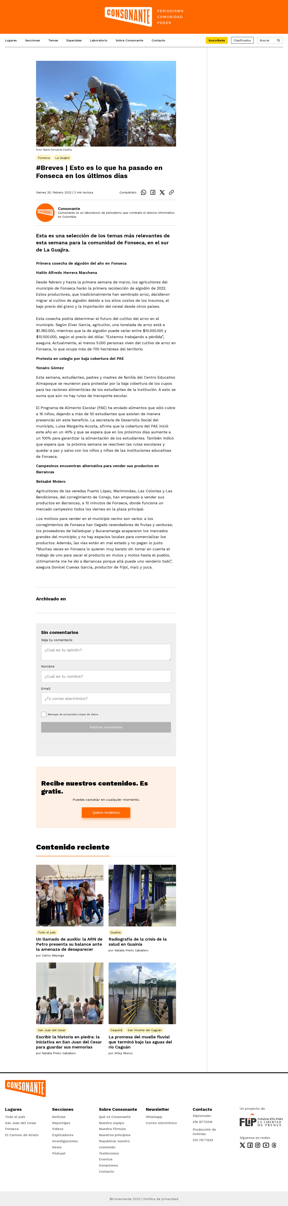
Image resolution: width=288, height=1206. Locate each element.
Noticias (58, 1117)
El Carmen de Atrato (22, 1135)
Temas (53, 40)
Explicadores (62, 1135)
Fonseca (44, 157)
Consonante (69, 208)
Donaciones (108, 1165)
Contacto (158, 40)
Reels (56, 1147)
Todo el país (47, 932)
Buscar (264, 40)
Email (45, 689)
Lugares (11, 40)
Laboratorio (98, 40)
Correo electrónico (161, 1123)
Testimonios (109, 1153)
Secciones (32, 40)
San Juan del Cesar (51, 1030)
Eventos (105, 1159)
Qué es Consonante (115, 1117)
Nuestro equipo (111, 1123)
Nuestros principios (114, 1135)
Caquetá (116, 1030)
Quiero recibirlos (106, 812)
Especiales (74, 40)
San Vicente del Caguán (144, 1030)
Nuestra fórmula (112, 1129)
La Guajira (62, 157)
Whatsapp (154, 1117)
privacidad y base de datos (80, 714)
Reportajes (61, 1123)
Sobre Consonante (129, 40)
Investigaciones (65, 1141)
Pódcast (58, 1153)
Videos (57, 1129)
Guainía (115, 932)
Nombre (47, 666)
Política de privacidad (160, 1199)
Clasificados (242, 40)
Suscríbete (217, 40)
